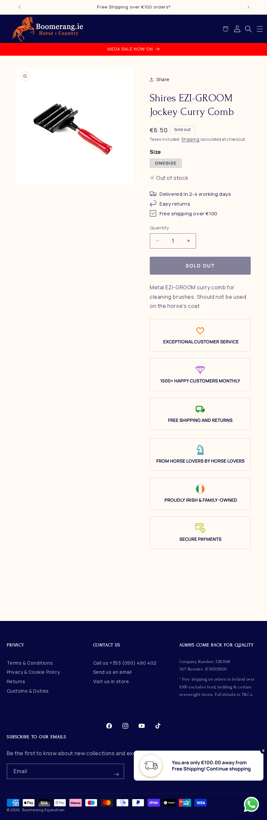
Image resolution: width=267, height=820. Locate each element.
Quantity (159, 228)
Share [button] (163, 79)
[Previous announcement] (19, 7)
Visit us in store (111, 681)
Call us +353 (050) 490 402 (125, 663)
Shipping (190, 139)
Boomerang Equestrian (43, 809)
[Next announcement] (248, 7)
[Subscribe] (116, 771)
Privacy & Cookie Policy (33, 672)
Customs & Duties (28, 691)
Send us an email (112, 672)
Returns (16, 681)
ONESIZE (168, 164)
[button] (260, 29)
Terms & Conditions (30, 663)
